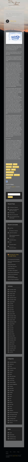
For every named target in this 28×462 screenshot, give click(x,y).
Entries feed (11, 434)
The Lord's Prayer (12, 416)
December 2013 (12, 346)
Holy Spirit (11, 14)
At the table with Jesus (12, 266)
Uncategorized (9, 16)
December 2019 (12, 289)
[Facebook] (7, 181)
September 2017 (12, 297)
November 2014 (12, 339)
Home (7, 13)
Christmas (14, 13)
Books (10, 366)
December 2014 (12, 337)
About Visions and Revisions (13, 272)
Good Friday (11, 380)
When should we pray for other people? (14, 236)
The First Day (12, 212)
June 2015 (11, 327)
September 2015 (12, 321)
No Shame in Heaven (13, 207)
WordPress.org (12, 438)
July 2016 (11, 303)
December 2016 (12, 299)
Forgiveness (11, 378)
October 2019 (12, 293)
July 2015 (11, 325)
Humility (11, 392)
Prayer (10, 408)
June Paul (12, 22)
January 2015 (12, 335)
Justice (10, 396)
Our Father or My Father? (13, 270)
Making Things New (12, 264)
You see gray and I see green (13, 259)
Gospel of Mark (12, 382)
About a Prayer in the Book (13, 279)
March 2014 (11, 344)
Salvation (18, 14)
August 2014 (11, 342)
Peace (10, 406)
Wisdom (11, 422)
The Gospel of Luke (13, 414)
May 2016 (11, 307)
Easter (10, 374)
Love (15, 14)
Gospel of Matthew (13, 384)
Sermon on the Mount (13, 412)
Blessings (13, 21)
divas (10, 241)
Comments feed (12, 436)
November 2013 (12, 348)
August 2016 (11, 301)
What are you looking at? (13, 274)
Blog (10, 13)
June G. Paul (15, 455)
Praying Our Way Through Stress (13, 255)
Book (14, 451)
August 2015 (11, 323)
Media (7, 453)
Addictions (11, 364)
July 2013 (11, 352)
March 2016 (11, 311)
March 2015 (11, 333)
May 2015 (11, 329)
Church (10, 372)
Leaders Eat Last (11, 268)
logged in (13, 186)
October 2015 (12, 319)
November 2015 (12, 317)
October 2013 (12, 350)
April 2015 (11, 331)
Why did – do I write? (13, 420)
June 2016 (11, 305)
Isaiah (10, 394)
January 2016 (12, 313)
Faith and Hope (19, 13)
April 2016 (11, 309)
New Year (11, 404)
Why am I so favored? (13, 214)
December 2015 (12, 315)
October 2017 (12, 295)
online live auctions (13, 232)
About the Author (12, 239)
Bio (10, 451)
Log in (10, 432)
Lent (10, 398)
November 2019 (12, 291)
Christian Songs (12, 368)
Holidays (7, 14)
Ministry (11, 402)
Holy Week (11, 390)
